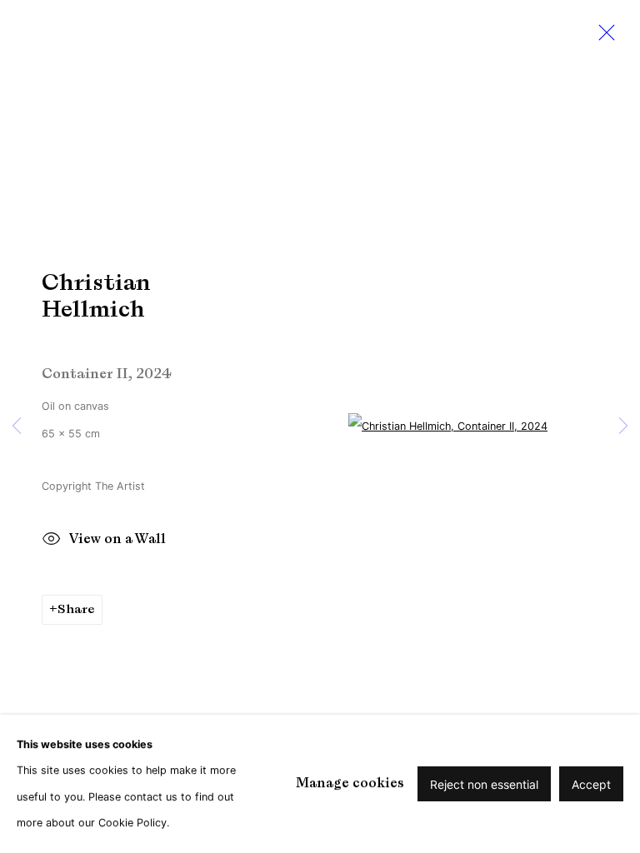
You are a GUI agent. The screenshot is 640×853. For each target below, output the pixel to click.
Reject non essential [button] (484, 784)
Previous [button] (16, 427)
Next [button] (623, 427)
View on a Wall (117, 539)
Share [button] (76, 609)
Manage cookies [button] (350, 783)
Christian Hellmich (96, 295)
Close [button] (602, 37)
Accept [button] (591, 784)
